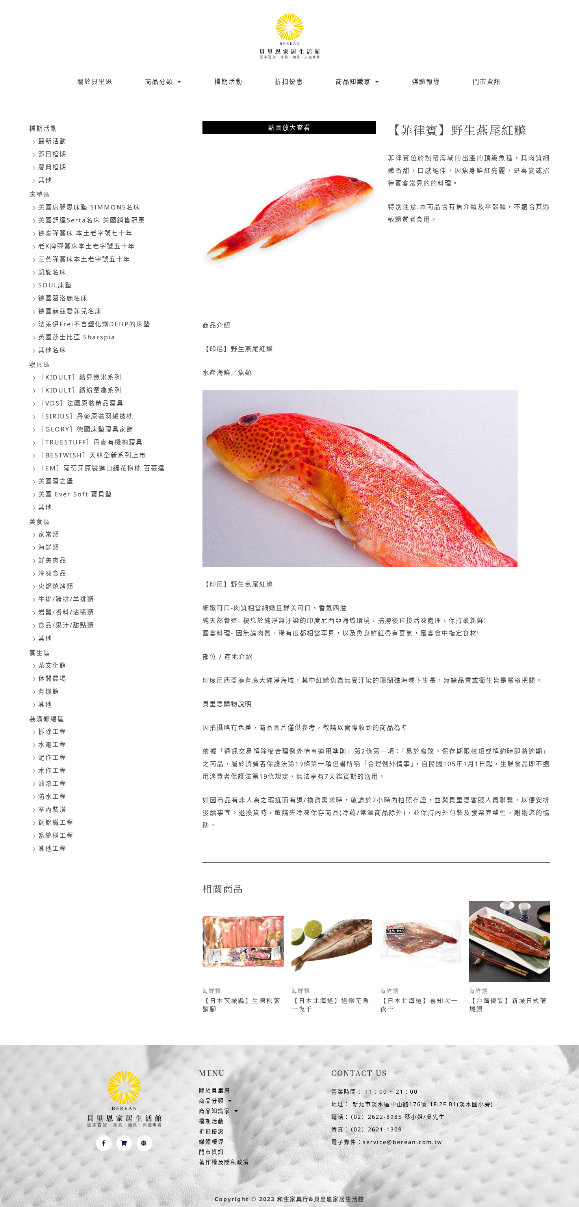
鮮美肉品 (52, 560)
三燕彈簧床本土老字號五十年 (84, 259)
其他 (45, 180)
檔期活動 (228, 81)
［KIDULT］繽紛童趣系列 (80, 390)
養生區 (39, 652)
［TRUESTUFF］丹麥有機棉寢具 (90, 442)
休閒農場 (52, 678)
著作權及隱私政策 (224, 1162)
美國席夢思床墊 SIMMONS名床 (89, 207)
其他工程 (52, 848)
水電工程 (52, 744)
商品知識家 (353, 81)
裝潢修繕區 (47, 719)
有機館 (48, 691)
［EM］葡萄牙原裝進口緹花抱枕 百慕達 (101, 468)
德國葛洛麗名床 (63, 298)
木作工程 (52, 770)
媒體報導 (426, 81)
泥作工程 (52, 757)
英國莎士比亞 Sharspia (76, 337)
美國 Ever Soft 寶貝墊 (75, 494)
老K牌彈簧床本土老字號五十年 (86, 246)
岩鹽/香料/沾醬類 (66, 612)
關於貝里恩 (95, 81)
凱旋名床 (52, 272)
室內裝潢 (52, 809)
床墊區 (39, 194)
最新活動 (52, 141)
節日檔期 (52, 154)
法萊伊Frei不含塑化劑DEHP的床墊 (94, 324)
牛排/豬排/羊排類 (66, 599)
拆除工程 (52, 731)
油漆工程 (52, 783)
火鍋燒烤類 (56, 586)
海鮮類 (48, 547)
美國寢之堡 (56, 481)
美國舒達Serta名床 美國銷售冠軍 (91, 220)
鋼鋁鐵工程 (56, 822)
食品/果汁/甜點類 (66, 625)
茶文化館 (52, 665)
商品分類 (159, 81)
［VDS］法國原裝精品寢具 (81, 403)
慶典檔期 (52, 167)
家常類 (48, 534)
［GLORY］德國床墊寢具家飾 (86, 429)
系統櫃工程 (56, 835)
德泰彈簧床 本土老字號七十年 (85, 233)
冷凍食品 (52, 573)
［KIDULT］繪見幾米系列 (80, 377)
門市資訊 (487, 81)
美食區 (39, 521)
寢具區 (39, 364)
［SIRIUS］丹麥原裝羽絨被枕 (86, 416)
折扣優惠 (289, 81)
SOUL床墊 (55, 285)
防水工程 (52, 796)
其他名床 (52, 350)
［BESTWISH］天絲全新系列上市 (92, 455)
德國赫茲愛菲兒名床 (70, 311)
